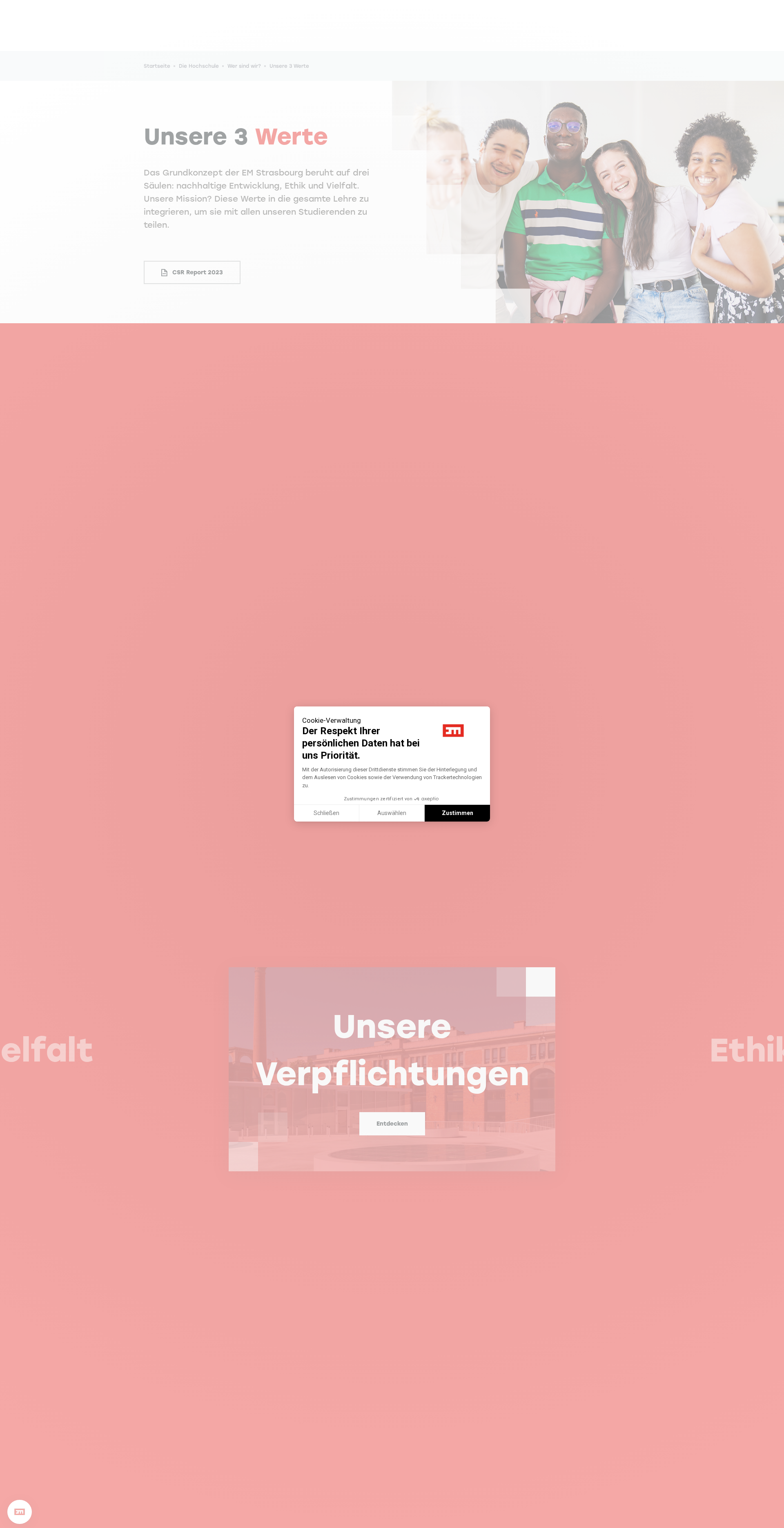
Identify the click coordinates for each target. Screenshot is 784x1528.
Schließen (326, 813)
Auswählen (391, 813)
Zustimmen (457, 813)
